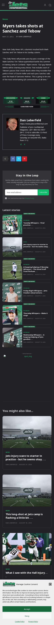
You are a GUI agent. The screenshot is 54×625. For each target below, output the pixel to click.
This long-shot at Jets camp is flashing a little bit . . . (24, 516)
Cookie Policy (19, 621)
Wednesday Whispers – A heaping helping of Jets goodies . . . (33, 337)
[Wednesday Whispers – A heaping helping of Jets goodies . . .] (12, 337)
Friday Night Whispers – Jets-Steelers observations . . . (35, 292)
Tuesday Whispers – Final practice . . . (33, 224)
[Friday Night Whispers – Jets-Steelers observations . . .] (12, 292)
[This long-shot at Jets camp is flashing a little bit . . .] (27, 490)
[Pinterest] (24, 158)
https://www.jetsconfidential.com (34, 124)
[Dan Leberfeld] (12, 132)
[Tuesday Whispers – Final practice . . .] (12, 224)
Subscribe (43, 192)
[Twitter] (24, 144)
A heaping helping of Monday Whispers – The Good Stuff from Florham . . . (35, 269)
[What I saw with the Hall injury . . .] (27, 549)
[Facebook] (21, 144)
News (5, 19)
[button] (50, 584)
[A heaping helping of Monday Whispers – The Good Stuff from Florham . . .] (12, 269)
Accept (27, 609)
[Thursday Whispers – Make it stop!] (12, 315)
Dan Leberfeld (25, 36)
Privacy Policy (33, 621)
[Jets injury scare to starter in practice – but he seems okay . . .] (12, 247)
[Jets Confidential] (26, 5)
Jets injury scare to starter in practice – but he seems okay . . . (36, 246)
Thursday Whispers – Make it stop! (35, 314)
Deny (27, 616)
